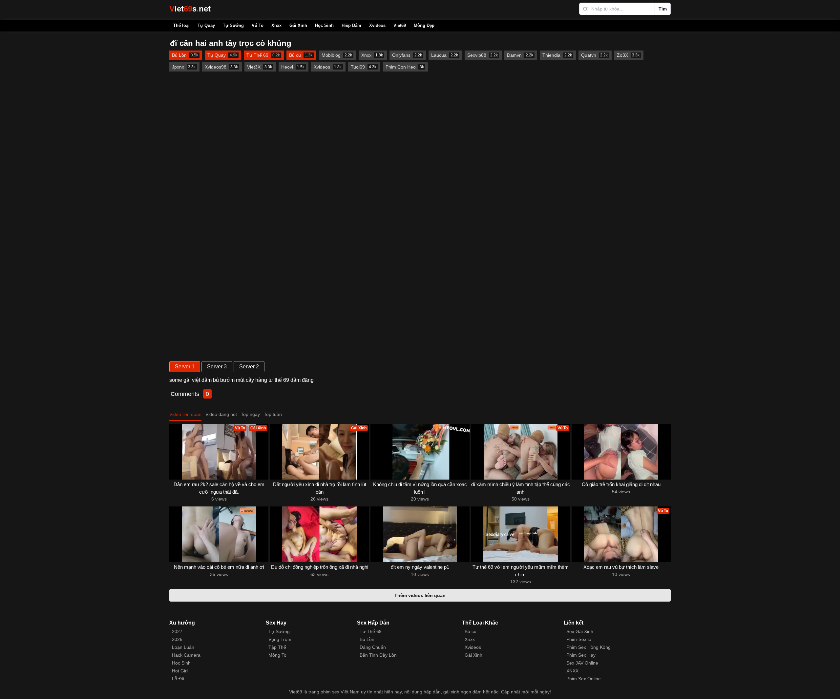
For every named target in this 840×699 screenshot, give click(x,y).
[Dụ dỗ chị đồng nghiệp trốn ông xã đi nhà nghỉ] (319, 534)
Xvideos (377, 25)
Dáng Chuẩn (373, 647)
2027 (177, 631)
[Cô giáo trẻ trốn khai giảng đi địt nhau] (621, 452)
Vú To (257, 25)
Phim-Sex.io (578, 639)
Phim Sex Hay (581, 655)
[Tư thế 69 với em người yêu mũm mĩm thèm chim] (520, 534)
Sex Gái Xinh (579, 631)
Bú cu (470, 631)
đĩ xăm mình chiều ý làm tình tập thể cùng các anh (520, 488)
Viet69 (399, 25)
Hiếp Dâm (351, 25)
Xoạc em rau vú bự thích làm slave (621, 567)
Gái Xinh (298, 25)
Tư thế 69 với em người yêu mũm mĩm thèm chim (520, 570)
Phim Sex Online (583, 678)
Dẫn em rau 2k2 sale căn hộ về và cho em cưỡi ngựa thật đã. (219, 488)
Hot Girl (180, 670)
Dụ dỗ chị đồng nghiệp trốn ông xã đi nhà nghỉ (319, 567)
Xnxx (276, 25)
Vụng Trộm (279, 639)
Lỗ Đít (178, 678)
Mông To (277, 655)
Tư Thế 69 (371, 631)
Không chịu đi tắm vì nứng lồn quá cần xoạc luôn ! (420, 488)
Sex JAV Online (582, 663)
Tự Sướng (233, 25)
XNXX (572, 670)
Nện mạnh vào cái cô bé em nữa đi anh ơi (219, 567)
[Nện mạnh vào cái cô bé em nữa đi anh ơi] (218, 534)
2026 (177, 639)
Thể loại (181, 25)
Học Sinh (324, 25)
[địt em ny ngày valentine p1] (420, 534)
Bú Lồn (367, 639)
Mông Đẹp (424, 25)
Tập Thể (277, 647)
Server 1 (185, 366)
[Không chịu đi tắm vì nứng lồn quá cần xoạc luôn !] (420, 452)
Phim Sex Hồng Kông (588, 647)
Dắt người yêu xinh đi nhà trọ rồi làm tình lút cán (319, 488)
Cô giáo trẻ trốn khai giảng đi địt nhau (621, 484)
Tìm (663, 8)
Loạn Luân (183, 647)
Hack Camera (186, 655)
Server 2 (249, 366)
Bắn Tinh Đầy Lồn (378, 655)
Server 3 (217, 366)
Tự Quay (206, 25)
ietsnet (190, 8)
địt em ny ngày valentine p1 (420, 567)
